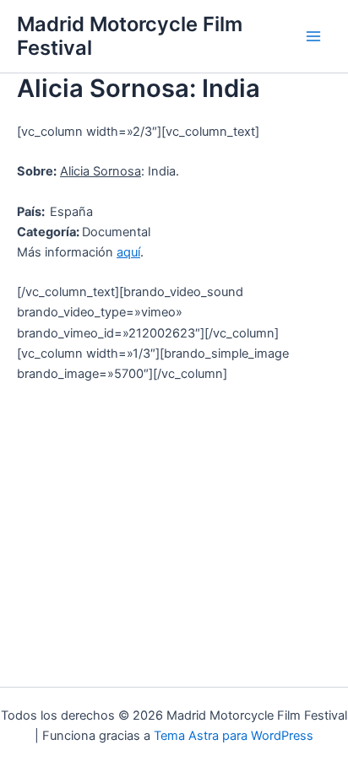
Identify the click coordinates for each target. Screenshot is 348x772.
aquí (128, 252)
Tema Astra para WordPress (233, 735)
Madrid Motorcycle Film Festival (129, 36)
